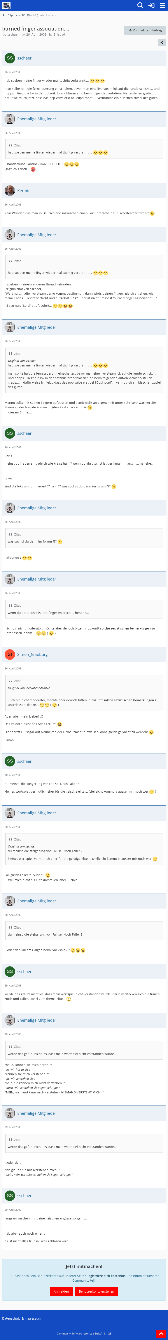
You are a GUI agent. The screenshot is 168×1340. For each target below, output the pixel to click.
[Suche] (140, 5)
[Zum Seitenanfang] (161, 1334)
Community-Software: (84, 1333)
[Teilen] (162, 42)
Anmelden (61, 1291)
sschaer (13, 34)
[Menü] (162, 5)
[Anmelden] (151, 5)
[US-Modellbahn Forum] (6, 5)
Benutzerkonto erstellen (96, 1291)
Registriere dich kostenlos (106, 1276)
